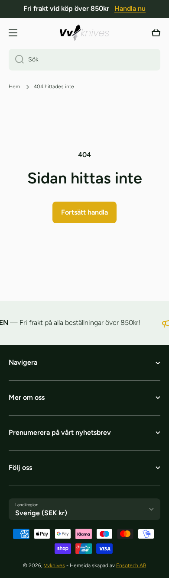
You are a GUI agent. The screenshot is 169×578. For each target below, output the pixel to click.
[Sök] (16, 60)
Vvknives (54, 565)
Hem (14, 86)
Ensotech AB (131, 565)
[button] (156, 33)
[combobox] (84, 60)
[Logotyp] (84, 33)
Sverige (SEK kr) (41, 513)
